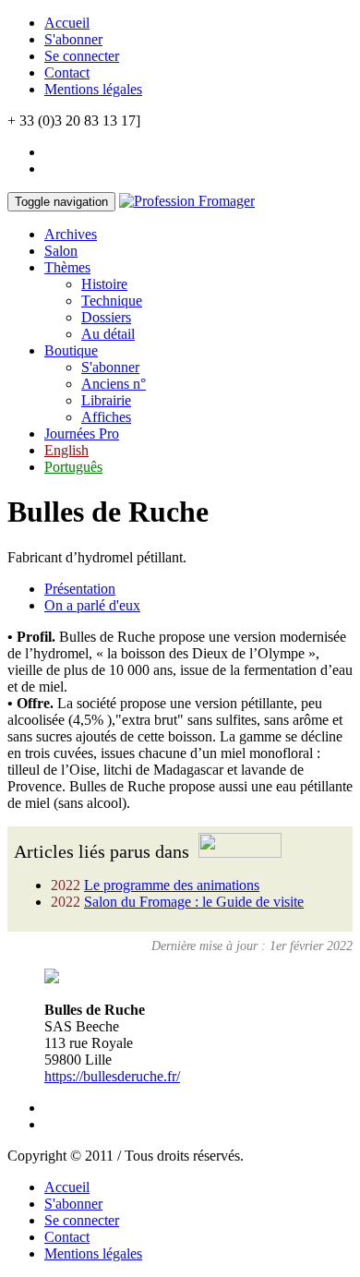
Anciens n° (113, 384)
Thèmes (67, 267)
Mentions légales (93, 89)
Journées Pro (81, 433)
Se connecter (81, 56)
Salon (61, 251)
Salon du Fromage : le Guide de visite (194, 902)
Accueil (67, 22)
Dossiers (106, 317)
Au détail (108, 334)
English (66, 450)
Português (73, 467)
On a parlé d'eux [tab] (92, 605)
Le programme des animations (171, 885)
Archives (70, 234)
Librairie (106, 400)
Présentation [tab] (79, 588)
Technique (111, 300)
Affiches (106, 417)
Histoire (104, 284)
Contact (67, 72)
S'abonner (73, 39)
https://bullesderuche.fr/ (112, 1076)
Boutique (71, 350)
